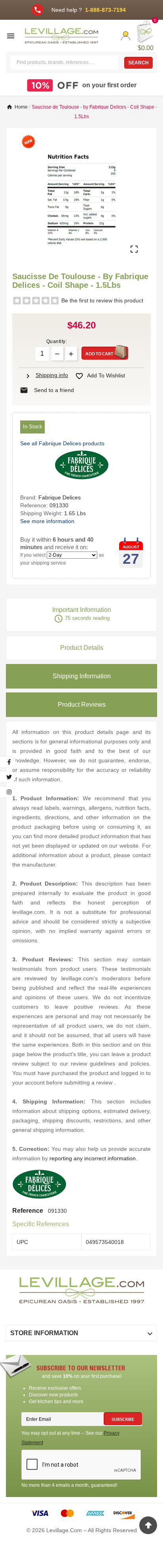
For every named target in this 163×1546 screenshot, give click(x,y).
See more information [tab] (47, 521)
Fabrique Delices (59, 497)
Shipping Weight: (42, 513)
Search (138, 63)
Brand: (29, 497)
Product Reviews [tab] (82, 704)
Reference (28, 1210)
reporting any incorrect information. (93, 1158)
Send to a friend (47, 390)
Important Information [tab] (81, 614)
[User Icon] (125, 35)
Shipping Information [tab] (82, 676)
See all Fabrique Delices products (62, 443)
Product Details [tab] (81, 647)
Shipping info (46, 375)
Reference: (34, 505)
